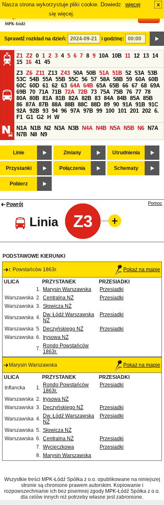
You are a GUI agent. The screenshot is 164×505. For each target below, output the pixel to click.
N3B (73, 128)
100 (110, 111)
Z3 (19, 73)
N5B (129, 128)
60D (34, 85)
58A (105, 79)
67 (135, 85)
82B (86, 98)
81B (60, 98)
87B (43, 104)
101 (122, 111)
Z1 (19, 56)
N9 (43, 134)
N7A (153, 128)
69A (155, 85)
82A (73, 98)
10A (103, 56)
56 (84, 79)
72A (69, 92)
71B (56, 92)
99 (99, 111)
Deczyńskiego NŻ (63, 329)
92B (34, 111)
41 (38, 62)
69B (21, 92)
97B (88, 111)
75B (118, 92)
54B (34, 79)
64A (75, 85)
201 (134, 111)
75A (105, 92)
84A (109, 98)
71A (43, 92)
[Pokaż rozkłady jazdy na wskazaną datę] (157, 39)
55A (47, 79)
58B (118, 79)
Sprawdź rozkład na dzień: (35, 39)
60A (140, 79)
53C (21, 79)
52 (128, 73)
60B (153, 79)
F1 (19, 117)
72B (82, 92)
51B (117, 73)
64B (88, 85)
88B (69, 104)
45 (47, 62)
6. (156, 111)
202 (146, 111)
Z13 (52, 73)
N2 (47, 128)
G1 (29, 117)
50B (91, 73)
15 (19, 62)
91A (127, 104)
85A (135, 98)
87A (30, 104)
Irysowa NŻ (56, 337)
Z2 (29, 56)
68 (144, 85)
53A (139, 73)
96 (64, 111)
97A (75, 111)
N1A (21, 128)
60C (21, 85)
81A (47, 98)
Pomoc (155, 203)
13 (146, 56)
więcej (132, 4)
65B (114, 85)
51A (104, 73)
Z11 (40, 73)
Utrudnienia (126, 153)
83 (98, 98)
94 (55, 111)
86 (19, 104)
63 (64, 85)
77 (138, 92)
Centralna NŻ (58, 298)
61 (45, 85)
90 (116, 104)
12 (137, 56)
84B (122, 98)
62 (55, 85)
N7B (21, 134)
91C (153, 104)
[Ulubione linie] (112, 220)
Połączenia (72, 168)
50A (78, 73)
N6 (141, 128)
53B (152, 73)
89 (107, 104)
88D (96, 104)
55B (60, 79)
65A (101, 85)
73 (94, 92)
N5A (115, 128)
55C (73, 79)
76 (129, 92)
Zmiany (72, 153)
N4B (101, 128)
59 (129, 79)
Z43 (65, 73)
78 (148, 92)
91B (140, 104)
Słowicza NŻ (57, 306)
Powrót (14, 204)
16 (29, 62)
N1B (35, 128)
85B (148, 98)
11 (127, 56)
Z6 (29, 73)
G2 (40, 117)
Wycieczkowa (58, 447)
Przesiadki (112, 289)
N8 (33, 134)
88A (56, 104)
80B (34, 98)
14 (155, 56)
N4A (87, 128)
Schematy (126, 168)
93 (45, 111)
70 (32, 92)
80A (21, 98)
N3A (59, 128)
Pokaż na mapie (141, 269)
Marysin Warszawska (67, 289)
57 (94, 79)
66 (125, 85)
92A (21, 111)
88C (82, 104)
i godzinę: (112, 39)
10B (117, 56)
